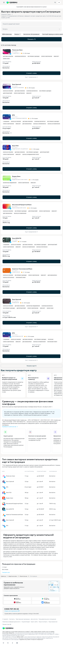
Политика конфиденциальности (11, 622)
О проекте (5, 619)
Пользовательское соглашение (47, 619)
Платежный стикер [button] (21, 277)
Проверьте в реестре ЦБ (9, 426)
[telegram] (3, 643)
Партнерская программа (23, 619)
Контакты (12, 619)
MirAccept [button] (56, 56)
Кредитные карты (12, 576)
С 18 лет (4, 567)
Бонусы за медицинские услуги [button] (31, 154)
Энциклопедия (25, 622)
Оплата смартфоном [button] (46, 56)
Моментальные (23, 576)
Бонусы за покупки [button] (8, 90)
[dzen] (17, 643)
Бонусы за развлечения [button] (54, 123)
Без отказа (5, 569)
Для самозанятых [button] (27, 123)
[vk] (8, 643)
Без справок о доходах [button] (33, 56)
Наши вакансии (52, 622)
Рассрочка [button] (50, 339)
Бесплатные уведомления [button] (9, 182)
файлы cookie (20, 636)
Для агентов (34, 619)
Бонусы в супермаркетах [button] (39, 123)
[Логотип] (7, 628)
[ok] (12, 643)
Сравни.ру (3, 576)
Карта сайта (34, 622)
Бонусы (17, 34)
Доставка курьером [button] (8, 56)
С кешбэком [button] (6, 121)
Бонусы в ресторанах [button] (42, 246)
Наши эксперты (43, 622)
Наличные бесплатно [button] (20, 56)
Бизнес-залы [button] (6, 58)
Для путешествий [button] (7, 93)
